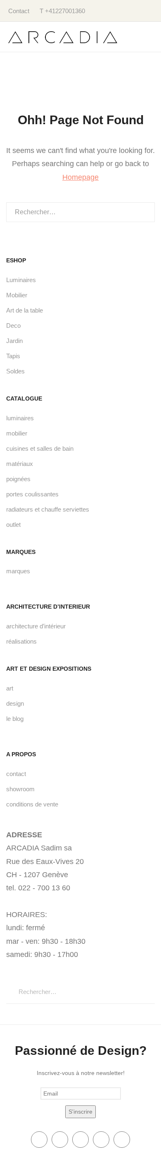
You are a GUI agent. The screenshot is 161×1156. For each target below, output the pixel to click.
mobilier (16, 433)
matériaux (19, 463)
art (9, 688)
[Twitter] (60, 1139)
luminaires (20, 418)
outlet (13, 524)
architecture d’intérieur (36, 626)
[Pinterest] (101, 1139)
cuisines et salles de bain (39, 448)
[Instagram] (122, 1139)
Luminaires (21, 279)
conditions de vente (32, 804)
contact (16, 773)
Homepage (80, 177)
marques (18, 571)
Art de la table (24, 310)
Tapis (13, 355)
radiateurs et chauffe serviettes (47, 509)
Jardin (14, 340)
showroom (20, 788)
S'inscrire (80, 1111)
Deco (13, 325)
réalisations (21, 641)
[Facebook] (39, 1139)
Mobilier (16, 295)
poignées (18, 478)
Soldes (15, 371)
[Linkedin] (80, 1139)
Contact (18, 10)
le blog (15, 718)
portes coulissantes (32, 494)
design (15, 703)
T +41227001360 (62, 10)
